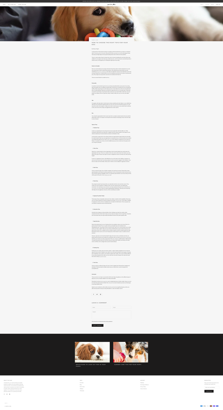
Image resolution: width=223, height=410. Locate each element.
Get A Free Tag (12, 4)
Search (212, 4)
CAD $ (201, 4)
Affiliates (81, 388)
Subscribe (209, 391)
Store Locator (22, 4)
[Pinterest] (9, 394)
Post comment (97, 325)
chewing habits (118, 200)
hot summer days (102, 256)
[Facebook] (4, 394)
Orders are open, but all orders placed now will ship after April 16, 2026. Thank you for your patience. (111, 1)
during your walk (108, 175)
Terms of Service (143, 388)
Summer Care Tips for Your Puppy (128, 364)
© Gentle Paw (8, 406)
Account (207, 4)
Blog (81, 384)
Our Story (82, 382)
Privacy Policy (143, 386)
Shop (4, 4)
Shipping (142, 382)
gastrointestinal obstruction (125, 237)
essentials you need (117, 53)
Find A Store (82, 386)
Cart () (218, 4)
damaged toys (105, 281)
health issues (109, 139)
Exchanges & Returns (144, 384)
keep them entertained (101, 71)
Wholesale (82, 390)
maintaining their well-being (99, 53)
